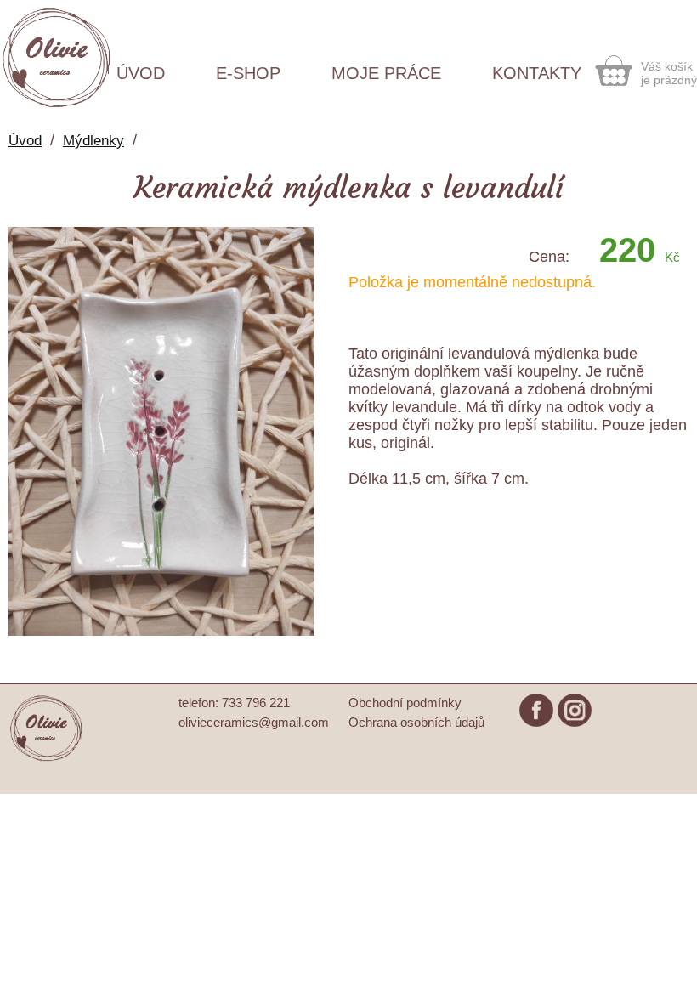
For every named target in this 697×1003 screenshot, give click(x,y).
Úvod (25, 141)
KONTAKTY (536, 73)
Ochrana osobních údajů (416, 722)
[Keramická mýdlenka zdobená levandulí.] (161, 631)
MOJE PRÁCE (386, 73)
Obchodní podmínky (405, 702)
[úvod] (46, 758)
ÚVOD (140, 73)
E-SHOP (248, 73)
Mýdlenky (93, 141)
